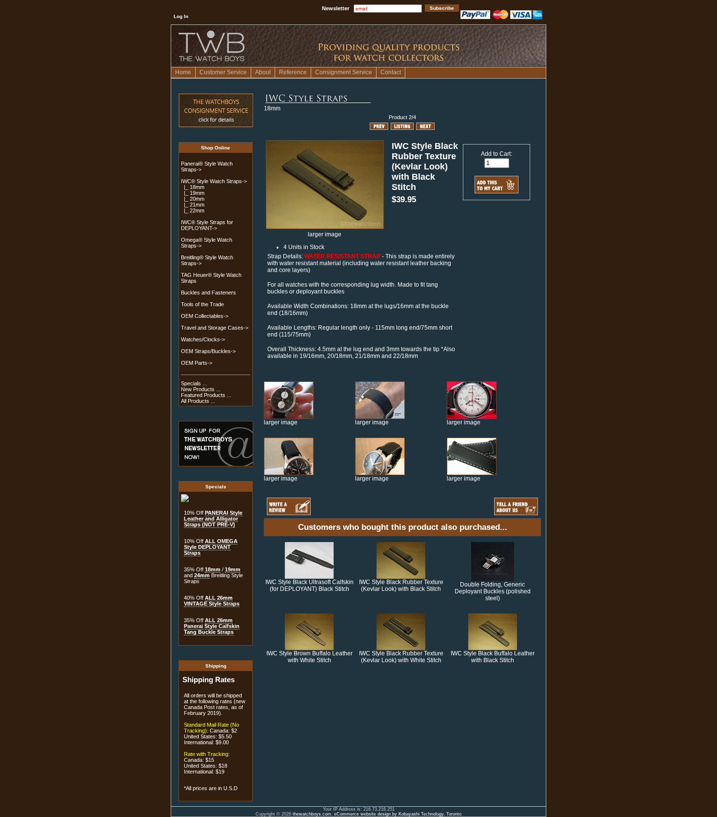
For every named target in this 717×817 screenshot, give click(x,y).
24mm (202, 575)
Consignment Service (343, 72)
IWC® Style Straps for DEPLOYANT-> (207, 225)
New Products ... (200, 389)
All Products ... (198, 401)
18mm (212, 569)
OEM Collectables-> (204, 316)
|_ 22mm (192, 210)
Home (183, 72)
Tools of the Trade (202, 304)
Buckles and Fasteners (208, 292)
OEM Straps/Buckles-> (208, 351)
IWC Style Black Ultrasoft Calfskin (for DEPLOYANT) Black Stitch (309, 585)
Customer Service (223, 72)
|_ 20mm (192, 199)
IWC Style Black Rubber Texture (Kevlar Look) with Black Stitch (401, 585)
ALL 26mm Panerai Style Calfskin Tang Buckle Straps (211, 626)
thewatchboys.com (312, 814)
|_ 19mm (192, 193)
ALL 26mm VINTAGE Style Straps (211, 601)
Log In (181, 16)
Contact (390, 72)
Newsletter (335, 8)
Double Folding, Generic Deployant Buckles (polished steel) (493, 591)
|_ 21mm (192, 205)
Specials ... (194, 383)
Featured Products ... (206, 395)
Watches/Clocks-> (203, 339)
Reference (293, 72)
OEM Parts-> (196, 363)
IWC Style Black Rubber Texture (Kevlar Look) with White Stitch (401, 657)
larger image (281, 422)
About (263, 72)
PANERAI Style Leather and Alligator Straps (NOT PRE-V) (213, 518)
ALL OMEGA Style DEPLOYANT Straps (211, 547)
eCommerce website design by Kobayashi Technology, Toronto (397, 814)
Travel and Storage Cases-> (214, 328)
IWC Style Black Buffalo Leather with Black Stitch (493, 657)
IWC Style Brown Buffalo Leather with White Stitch (309, 657)
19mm (232, 569)
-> (214, 181)
